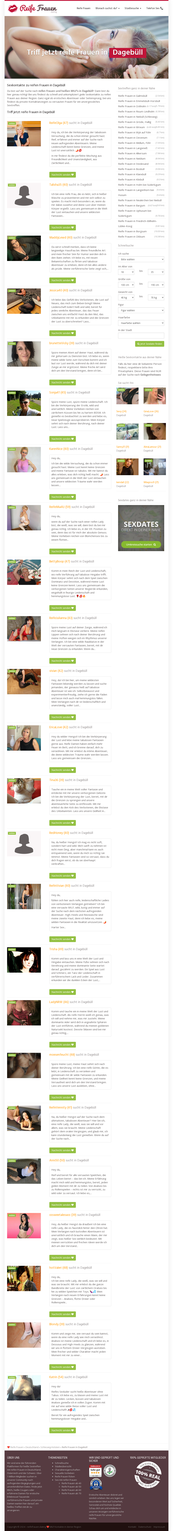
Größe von (124, 279)
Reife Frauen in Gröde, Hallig (141, 122)
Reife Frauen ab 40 (71, 1483)
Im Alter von (125, 266)
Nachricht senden (61, 174)
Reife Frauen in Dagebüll (75, 1447)
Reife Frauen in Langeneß (141, 148)
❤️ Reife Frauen (15, 1447)
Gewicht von (125, 292)
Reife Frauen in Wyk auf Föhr (141, 132)
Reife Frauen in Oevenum (141, 137)
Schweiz (31, 1473)
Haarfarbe (124, 317)
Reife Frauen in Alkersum (141, 153)
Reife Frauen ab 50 (71, 1486)
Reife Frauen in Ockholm (136, 106)
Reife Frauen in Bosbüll (141, 169)
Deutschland (32, 1447)
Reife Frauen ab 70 (71, 1493)
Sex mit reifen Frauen (66, 1479)
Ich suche (123, 253)
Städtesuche (132, 8)
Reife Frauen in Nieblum (141, 158)
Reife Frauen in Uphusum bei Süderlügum (141, 213)
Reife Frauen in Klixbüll (141, 179)
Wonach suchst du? (106, 8)
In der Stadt (125, 330)
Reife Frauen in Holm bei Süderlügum (141, 185)
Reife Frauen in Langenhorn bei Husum (141, 192)
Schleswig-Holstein (50, 1447)
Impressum (159, 1526)
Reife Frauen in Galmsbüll (141, 95)
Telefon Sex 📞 (154, 8)
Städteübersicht (63, 1466)
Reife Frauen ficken (65, 1476)
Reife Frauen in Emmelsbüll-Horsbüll (141, 101)
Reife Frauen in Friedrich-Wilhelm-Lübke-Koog (141, 223)
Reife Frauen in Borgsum (141, 231)
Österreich (12, 1473)
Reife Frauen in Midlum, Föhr (141, 142)
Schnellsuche (62, 1462)
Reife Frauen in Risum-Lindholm (141, 111)
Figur (121, 304)
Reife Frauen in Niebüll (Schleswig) (141, 117)
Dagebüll (86, 123)
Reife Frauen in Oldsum (141, 236)
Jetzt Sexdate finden (151, 343)
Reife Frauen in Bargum (137, 205)
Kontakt (132, 1526)
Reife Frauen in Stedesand (141, 163)
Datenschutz (144, 1526)
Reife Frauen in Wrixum (136, 127)
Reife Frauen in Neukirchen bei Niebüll (141, 201)
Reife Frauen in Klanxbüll (141, 174)
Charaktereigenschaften (67, 1469)
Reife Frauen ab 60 (71, 1490)
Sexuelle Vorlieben (64, 1473)
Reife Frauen (83, 8)
